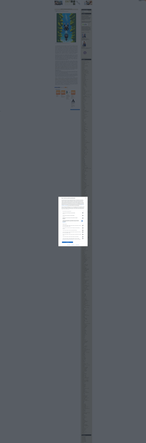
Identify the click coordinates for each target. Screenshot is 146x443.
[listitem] (73, 211)
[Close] (86, 198)
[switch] (82, 212)
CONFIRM (67, 242)
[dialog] (73, 221)
